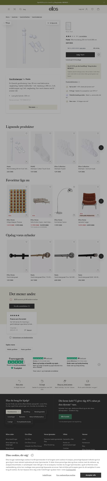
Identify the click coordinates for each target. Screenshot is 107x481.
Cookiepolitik (71, 470)
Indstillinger (47, 475)
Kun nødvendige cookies (65, 475)
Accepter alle (91, 475)
